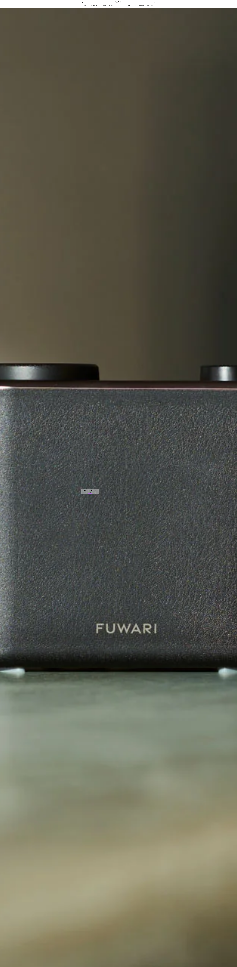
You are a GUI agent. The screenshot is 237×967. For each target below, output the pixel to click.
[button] (82, 2)
